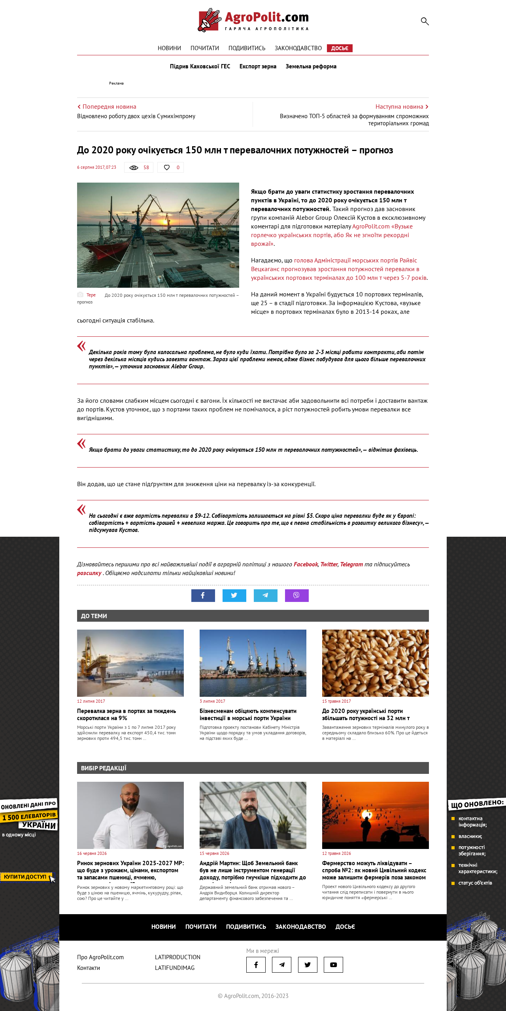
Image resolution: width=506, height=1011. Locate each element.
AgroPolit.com (371, 226)
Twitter (329, 564)
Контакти (88, 967)
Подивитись (246, 48)
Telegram (351, 564)
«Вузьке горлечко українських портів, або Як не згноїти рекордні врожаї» (332, 234)
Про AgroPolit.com (100, 957)
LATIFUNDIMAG (174, 967)
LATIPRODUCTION (177, 957)
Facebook (306, 564)
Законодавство (298, 48)
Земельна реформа (311, 66)
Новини (169, 48)
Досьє (339, 48)
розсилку (90, 573)
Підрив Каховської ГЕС (200, 66)
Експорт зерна (258, 66)
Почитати (205, 48)
